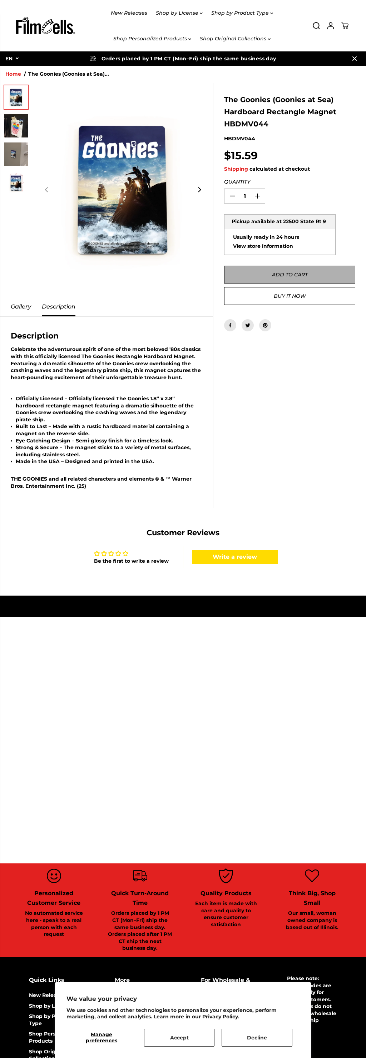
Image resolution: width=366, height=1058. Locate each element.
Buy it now (290, 296)
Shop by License (178, 13)
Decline (257, 1037)
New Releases (129, 13)
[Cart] (344, 25)
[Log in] (330, 25)
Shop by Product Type (240, 13)
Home (13, 74)
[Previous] (47, 190)
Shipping (236, 169)
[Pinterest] (265, 325)
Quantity (237, 182)
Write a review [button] (235, 556)
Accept (179, 1037)
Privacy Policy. (220, 1016)
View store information (263, 246)
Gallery (21, 306)
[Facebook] (230, 325)
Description (58, 306)
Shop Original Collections (234, 38)
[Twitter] (248, 325)
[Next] (199, 190)
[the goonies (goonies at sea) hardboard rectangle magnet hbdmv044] (123, 190)
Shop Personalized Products (150, 38)
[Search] (316, 25)
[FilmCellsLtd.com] (45, 26)
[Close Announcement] (354, 58)
